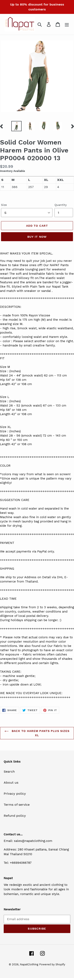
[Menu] (66, 24)
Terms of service (17, 805)
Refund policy (15, 816)
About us (11, 782)
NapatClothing (29, 964)
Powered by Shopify (52, 964)
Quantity (60, 204)
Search (9, 771)
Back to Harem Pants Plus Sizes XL (40, 733)
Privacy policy (15, 793)
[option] (16, 126)
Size (4, 204)
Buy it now (37, 236)
